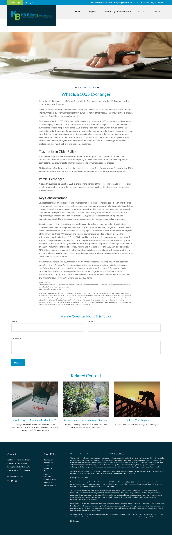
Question (16, 338)
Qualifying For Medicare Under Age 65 (35, 420)
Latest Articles (50, 479)
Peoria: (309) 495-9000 (153, 2)
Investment (48, 462)
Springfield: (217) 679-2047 (127, 2)
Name (14, 321)
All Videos (48, 482)
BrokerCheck (119, 454)
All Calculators (50, 485)
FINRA (128, 482)
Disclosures (74, 521)
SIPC (132, 482)
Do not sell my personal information (122, 473)
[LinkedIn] (30, 2)
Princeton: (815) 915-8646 (101, 2)
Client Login (15, 2)
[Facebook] (32, 2)
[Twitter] (26, 2)
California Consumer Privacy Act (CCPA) (140, 471)
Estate (46, 465)
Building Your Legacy (137, 420)
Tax (45, 471)
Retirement (48, 460)
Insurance (48, 468)
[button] (91, 11)
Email (90, 321)
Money (46, 474)
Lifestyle (47, 477)
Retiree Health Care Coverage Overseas (86, 420)
